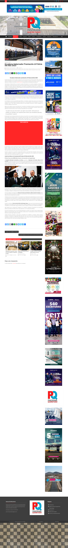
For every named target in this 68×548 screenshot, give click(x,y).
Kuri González (7, 95)
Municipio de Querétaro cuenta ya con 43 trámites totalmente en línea (11, 252)
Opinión (44, 36)
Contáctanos (38, 36)
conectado (14, 263)
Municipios (16, 36)
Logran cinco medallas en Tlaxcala (12, 231)
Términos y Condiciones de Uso (54, 513)
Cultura (20, 36)
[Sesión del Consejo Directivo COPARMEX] (24, 245)
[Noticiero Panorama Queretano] (34, 25)
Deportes (25, 36)
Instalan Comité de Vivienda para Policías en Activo (35, 252)
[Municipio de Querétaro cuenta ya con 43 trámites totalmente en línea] (11, 245)
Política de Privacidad (52, 511)
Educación (49, 36)
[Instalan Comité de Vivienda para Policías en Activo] (36, 245)
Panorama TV (55, 36)
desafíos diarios (19, 82)
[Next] (60, 102)
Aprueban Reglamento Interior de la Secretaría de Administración (30, 234)
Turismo (33, 36)
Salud (29, 36)
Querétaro (10, 36)
